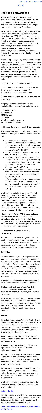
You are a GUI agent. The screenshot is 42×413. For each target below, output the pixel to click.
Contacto (22, 1)
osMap (20, 5)
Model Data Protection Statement (13, 407)
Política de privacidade (34, 1)
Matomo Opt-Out (7, 391)
